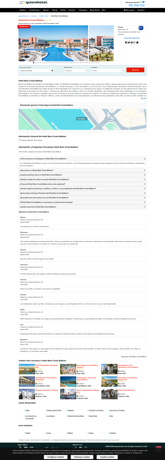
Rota (111, 416)
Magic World (94, 10)
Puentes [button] (72, 10)
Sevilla (27, 433)
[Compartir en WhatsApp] (134, 42)
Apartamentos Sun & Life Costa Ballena (86, 379)
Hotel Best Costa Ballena (59, 16)
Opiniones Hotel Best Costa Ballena (133, 356)
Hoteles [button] (23, 10)
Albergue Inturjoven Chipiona (47, 390)
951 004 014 (136, 5)
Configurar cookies (55, 457)
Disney (55, 10)
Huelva (91, 433)
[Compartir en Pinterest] (132, 42)
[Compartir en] (137, 42)
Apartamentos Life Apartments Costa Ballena (128, 366)
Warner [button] (45, 10)
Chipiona (71, 410)
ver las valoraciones (132, 38)
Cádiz (27, 410)
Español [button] (141, 10)
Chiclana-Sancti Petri (54, 410)
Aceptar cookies (107, 457)
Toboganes (83, 10)
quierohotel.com (24, 16)
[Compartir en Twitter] (129, 42)
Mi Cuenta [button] (130, 10)
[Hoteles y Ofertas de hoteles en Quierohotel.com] (33, 2)
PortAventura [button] (34, 10)
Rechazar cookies (82, 457)
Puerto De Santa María (76, 416)
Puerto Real (93, 416)
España (34, 16)
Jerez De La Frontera (117, 410)
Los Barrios (51, 416)
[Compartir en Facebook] (126, 42)
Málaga (70, 433)
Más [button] (103, 10)
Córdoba (113, 433)
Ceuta (49, 433)
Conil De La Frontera (96, 410)
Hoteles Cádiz (43, 16)
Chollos (63, 10)
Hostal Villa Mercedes (126, 390)
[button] (33, 62)
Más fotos (107, 58)
